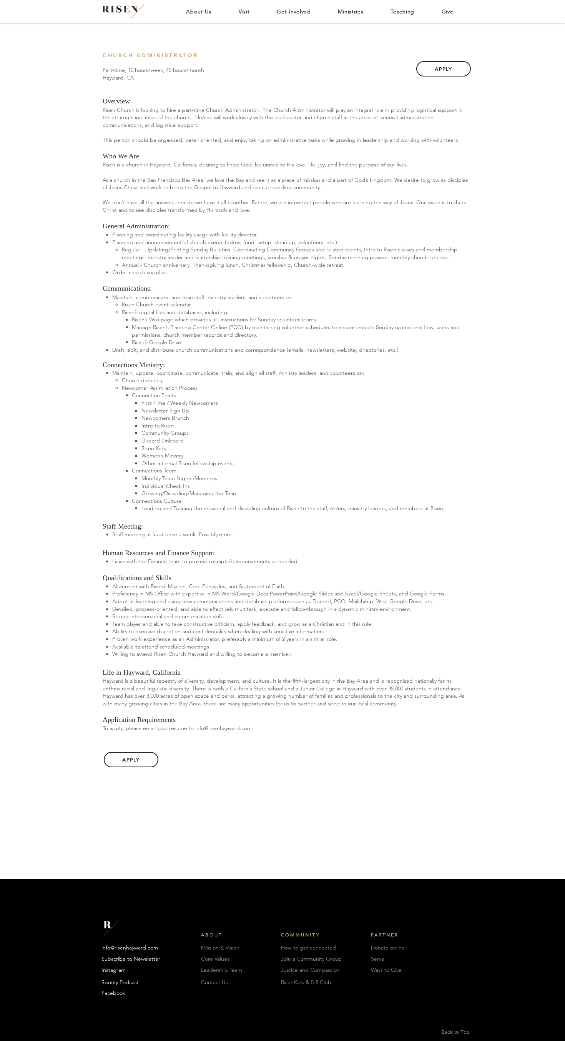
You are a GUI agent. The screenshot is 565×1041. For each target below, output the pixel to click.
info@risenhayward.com (223, 728)
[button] (199, 11)
